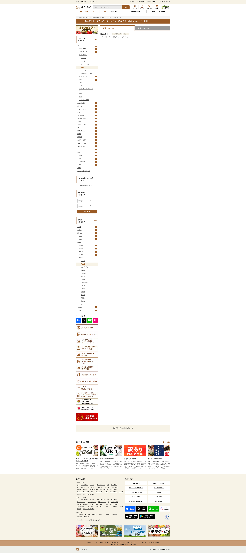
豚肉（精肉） (83, 55)
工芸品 (79, 158)
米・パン (79, 106)
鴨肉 (80, 93)
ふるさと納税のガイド (134, 7)
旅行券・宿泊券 (81, 140)
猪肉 (80, 97)
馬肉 (80, 86)
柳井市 (83, 261)
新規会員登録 (140, 1)
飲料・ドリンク (81, 121)
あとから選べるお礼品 (83, 171)
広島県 (81, 254)
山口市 (83, 285)
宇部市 (83, 292)
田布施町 (83, 273)
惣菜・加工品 (81, 131)
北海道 (79, 227)
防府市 (83, 276)
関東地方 (79, 233)
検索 (126, 7)
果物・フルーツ (81, 109)
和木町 (83, 301)
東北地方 (79, 230)
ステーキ (83, 58)
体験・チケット (81, 143)
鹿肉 (80, 82)
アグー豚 (83, 70)
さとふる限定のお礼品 (83, 185)
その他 (79, 165)
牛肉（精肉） (83, 48)
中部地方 (79, 236)
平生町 (83, 264)
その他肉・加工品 (84, 100)
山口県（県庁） (85, 267)
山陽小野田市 (85, 282)
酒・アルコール (81, 118)
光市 (82, 304)
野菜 (78, 112)
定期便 (79, 168)
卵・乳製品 (80, 115)
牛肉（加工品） (83, 52)
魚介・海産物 (81, 103)
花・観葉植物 (81, 161)
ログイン (132, 1)
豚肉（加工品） (83, 76)
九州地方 (79, 310)
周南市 (83, 288)
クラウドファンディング (163, 1)
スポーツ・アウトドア (83, 149)
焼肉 (82, 67)
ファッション (81, 155)
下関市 (83, 298)
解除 (96, 39)
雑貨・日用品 (81, 146)
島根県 (81, 248)
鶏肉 (80, 79)
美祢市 (83, 295)
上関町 (83, 279)
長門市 (83, 270)
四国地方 (79, 307)
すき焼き (83, 61)
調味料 (79, 134)
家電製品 (79, 137)
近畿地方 (79, 239)
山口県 (81, 257)
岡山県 (81, 251)
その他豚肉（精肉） (86, 73)
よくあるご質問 (151, 1)
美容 (78, 152)
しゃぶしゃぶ (85, 64)
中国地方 (79, 242)
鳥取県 (81, 245)
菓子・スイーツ (81, 124)
